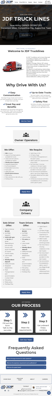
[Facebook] (5, 390)
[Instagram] (8, 390)
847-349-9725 (27, 389)
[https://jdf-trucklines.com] (7, 2)
